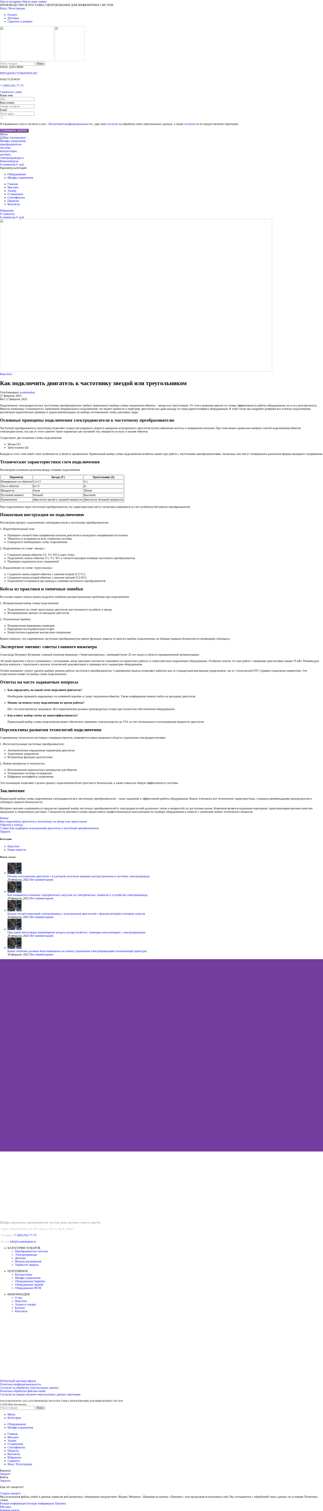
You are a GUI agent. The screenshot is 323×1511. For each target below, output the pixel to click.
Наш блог (6, 374)
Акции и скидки (25, 1304)
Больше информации (27, 1503)
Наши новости (16, 849)
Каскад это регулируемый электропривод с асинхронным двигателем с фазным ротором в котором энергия (76, 913)
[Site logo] (27, 60)
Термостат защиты (27, 1264)
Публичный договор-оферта (18, 1380)
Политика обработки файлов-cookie (23, 1391)
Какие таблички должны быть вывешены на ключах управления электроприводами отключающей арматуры (77, 951)
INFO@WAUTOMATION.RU (19, 73)
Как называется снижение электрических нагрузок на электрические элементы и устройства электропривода (77, 895)
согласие (112, 124)
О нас (18, 1297)
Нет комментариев (41, 879)
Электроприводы (26, 1254)
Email (3, 109)
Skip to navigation (11, 1)
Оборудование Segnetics (30, 1281)
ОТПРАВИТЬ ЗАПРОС (14, 130)
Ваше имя (6, 95)
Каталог (20, 1307)
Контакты (21, 1311)
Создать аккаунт (10, 1493)
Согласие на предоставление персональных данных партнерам (40, 1394)
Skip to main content (34, 1)
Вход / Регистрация (19, 1464)
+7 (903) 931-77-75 (11, 85)
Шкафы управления (27, 1277)
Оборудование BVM (28, 1288)
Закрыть (5, 831)
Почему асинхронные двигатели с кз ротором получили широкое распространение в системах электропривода (78, 876)
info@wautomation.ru (23, 1241)
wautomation (27, 392)
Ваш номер (7, 102)
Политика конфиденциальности (20, 1384)
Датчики (20, 1258)
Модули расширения (28, 1261)
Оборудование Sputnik (29, 1284)
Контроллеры (23, 1274)
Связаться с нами (11, 92)
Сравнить (13, 1460)
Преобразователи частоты (31, 1251)
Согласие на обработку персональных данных (29, 1387)
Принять (60, 1503)
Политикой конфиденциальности (70, 124)
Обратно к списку (11, 824)
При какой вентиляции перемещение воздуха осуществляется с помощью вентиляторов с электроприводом (76, 932)
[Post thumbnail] (14, 872)
